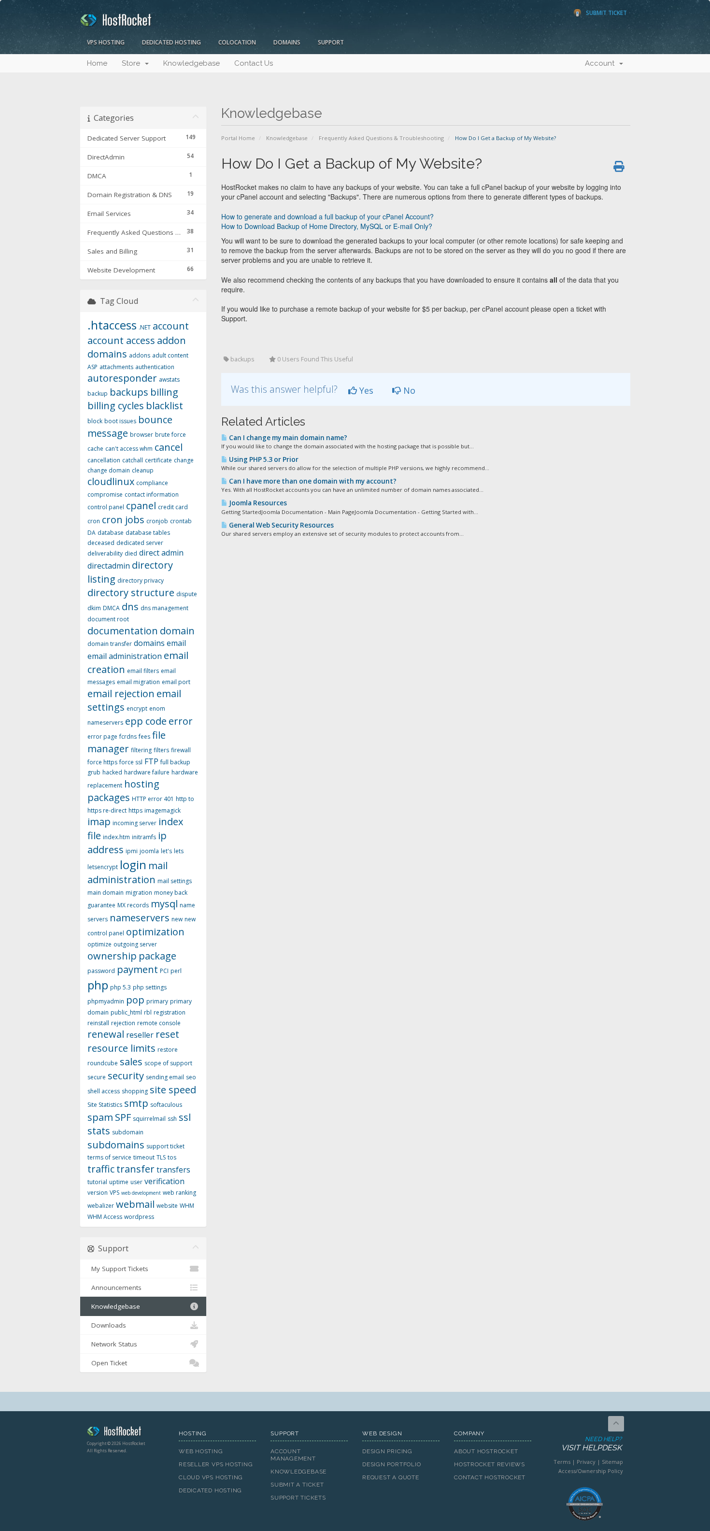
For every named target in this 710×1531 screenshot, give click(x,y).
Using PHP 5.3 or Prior (262, 459)
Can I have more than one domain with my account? (312, 481)
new (177, 919)
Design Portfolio (391, 1464)
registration (169, 1012)
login (133, 865)
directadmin (108, 565)
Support (331, 42)
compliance (152, 483)
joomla (149, 851)
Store (133, 63)
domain (177, 630)
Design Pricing (387, 1451)
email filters (143, 671)
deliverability (105, 553)
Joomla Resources (257, 503)
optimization (155, 931)
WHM (187, 1206)
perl (176, 971)
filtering (141, 750)
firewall (181, 750)
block (94, 421)
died (131, 553)
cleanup (143, 470)
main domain (105, 892)
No (408, 390)
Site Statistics (104, 1105)
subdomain (127, 1132)
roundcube (102, 1063)
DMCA (111, 608)
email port (176, 682)
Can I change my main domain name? (287, 437)
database (111, 533)
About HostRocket (486, 1451)
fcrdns (128, 736)
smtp (136, 1103)
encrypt (137, 708)
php (97, 985)
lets (179, 851)
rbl (148, 1012)
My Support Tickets (117, 1268)
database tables (148, 533)
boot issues (120, 421)
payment (137, 969)
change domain (108, 470)
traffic (100, 1168)
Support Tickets (298, 1497)
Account (601, 63)
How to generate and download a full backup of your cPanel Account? (327, 216)
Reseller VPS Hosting (216, 1464)
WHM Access (104, 1217)
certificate (158, 460)
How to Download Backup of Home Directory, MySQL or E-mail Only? (326, 226)
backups (129, 392)
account (171, 325)
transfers (173, 1169)
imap (99, 821)
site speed (173, 1089)
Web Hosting (201, 1451)
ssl (185, 1117)
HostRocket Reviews (489, 1464)
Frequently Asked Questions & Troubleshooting (381, 138)
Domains (286, 42)
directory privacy (140, 580)
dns (130, 606)
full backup (175, 762)
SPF (123, 1117)
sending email (165, 1077)
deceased (100, 543)
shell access (103, 1091)
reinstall (98, 1023)
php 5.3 (120, 987)
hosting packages (123, 790)
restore (167, 1049)
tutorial (97, 1182)
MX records (133, 905)
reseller (140, 1035)
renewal (105, 1034)
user (136, 1182)
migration (139, 892)
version (97, 1192)
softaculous (166, 1105)
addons (139, 355)
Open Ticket (107, 1363)
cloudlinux (110, 481)
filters (161, 750)
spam (100, 1117)
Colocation (237, 42)
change (184, 460)
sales (131, 1061)
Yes (365, 390)
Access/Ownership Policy (590, 1470)
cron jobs (123, 519)
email (176, 643)
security (126, 1075)
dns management (164, 608)
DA (91, 533)
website (167, 1206)
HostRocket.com (125, 1433)
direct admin (161, 552)
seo (191, 1077)
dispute (186, 594)
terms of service (109, 1157)
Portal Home (238, 138)
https (135, 810)
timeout (144, 1157)
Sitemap (612, 1461)
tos (172, 1157)
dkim (94, 608)
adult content (170, 355)
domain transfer (109, 644)
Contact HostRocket (489, 1477)
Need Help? (591, 1444)
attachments (116, 367)
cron (93, 521)
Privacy (586, 1461)
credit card (173, 507)
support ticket (165, 1146)
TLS (161, 1157)
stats (98, 1130)
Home (97, 63)
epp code (146, 721)
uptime (118, 1182)
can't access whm (129, 448)
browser (141, 434)
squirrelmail (149, 1119)
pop (135, 999)
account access (121, 340)
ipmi (132, 851)
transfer (135, 1168)
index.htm (116, 837)
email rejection (121, 693)
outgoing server (135, 944)
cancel (169, 447)
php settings (150, 987)
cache (95, 448)
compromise (105, 494)
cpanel (141, 505)
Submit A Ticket (297, 1484)
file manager (126, 742)
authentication (154, 367)
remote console (159, 1023)
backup (97, 393)
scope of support (168, 1063)
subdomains (115, 1144)
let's (166, 851)
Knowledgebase (191, 63)
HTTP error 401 (153, 799)
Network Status (112, 1344)
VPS (114, 1192)
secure (96, 1077)
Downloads (106, 1325)
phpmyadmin (105, 1001)
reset (167, 1034)
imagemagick (162, 810)
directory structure (130, 592)
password (101, 971)
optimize (99, 944)
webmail (135, 1204)
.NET (145, 327)
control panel (105, 507)
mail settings (174, 881)
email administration (124, 656)
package (157, 955)
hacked (112, 772)
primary (157, 1001)
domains (149, 643)
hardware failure (147, 772)
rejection (123, 1023)
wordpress (139, 1217)
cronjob (157, 521)
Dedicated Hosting (171, 42)
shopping (135, 1091)
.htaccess (112, 325)
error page (102, 736)
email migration (138, 682)
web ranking (179, 1192)
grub (93, 772)
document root (108, 619)
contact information (152, 494)
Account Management (293, 1455)
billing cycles (115, 405)
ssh (172, 1119)
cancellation (103, 460)
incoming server (134, 823)
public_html (126, 1012)
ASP (92, 367)
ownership (112, 955)
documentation (122, 630)
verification (164, 1181)
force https (102, 762)
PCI (164, 971)
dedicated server (139, 543)
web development (141, 1192)
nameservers (140, 917)
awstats (169, 379)
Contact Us (253, 63)
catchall (132, 460)
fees (144, 736)
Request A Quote (390, 1477)
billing (164, 392)
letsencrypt (102, 867)
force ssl (130, 762)
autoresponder (122, 378)
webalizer (100, 1206)
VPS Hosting (106, 42)
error (181, 721)
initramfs (144, 837)
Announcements (114, 1287)
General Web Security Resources (280, 525)
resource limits (121, 1048)
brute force (170, 434)
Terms (562, 1461)
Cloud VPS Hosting (211, 1477)
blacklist (164, 405)
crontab (181, 521)
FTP (151, 761)
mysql (164, 903)
